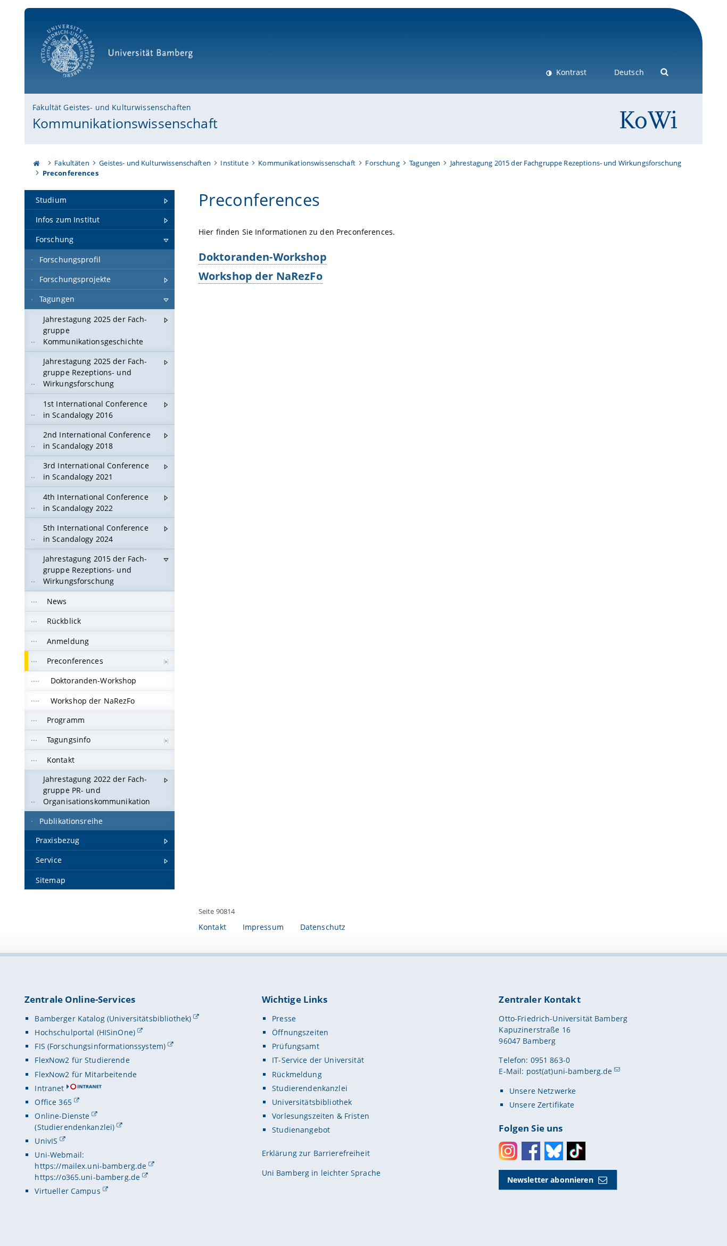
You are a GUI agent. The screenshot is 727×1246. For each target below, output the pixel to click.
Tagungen (424, 163)
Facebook (531, 1151)
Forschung (382, 163)
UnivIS (46, 1141)
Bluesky (553, 1151)
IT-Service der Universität (318, 1060)
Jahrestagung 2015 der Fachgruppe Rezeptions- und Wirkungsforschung (565, 163)
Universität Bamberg (78, 83)
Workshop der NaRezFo (261, 275)
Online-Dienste (62, 1116)
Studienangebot (301, 1130)
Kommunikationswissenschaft (125, 123)
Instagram (508, 1151)
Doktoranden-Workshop (263, 256)
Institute (234, 163)
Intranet (49, 1088)
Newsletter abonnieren (550, 1180)
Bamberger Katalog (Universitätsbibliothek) (113, 1018)
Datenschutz (323, 927)
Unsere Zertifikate (542, 1105)
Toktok (576, 1151)
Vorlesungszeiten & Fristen (320, 1116)
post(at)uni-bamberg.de (569, 1071)
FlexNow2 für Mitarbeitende (86, 1074)
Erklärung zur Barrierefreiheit (316, 1153)
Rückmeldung (297, 1074)
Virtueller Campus (67, 1191)
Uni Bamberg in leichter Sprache (321, 1173)
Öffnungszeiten (300, 1032)
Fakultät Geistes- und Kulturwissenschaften (111, 107)
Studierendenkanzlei (310, 1088)
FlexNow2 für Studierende (82, 1060)
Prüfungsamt (295, 1046)
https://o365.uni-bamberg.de (87, 1177)
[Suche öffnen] (665, 71)
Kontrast (570, 72)
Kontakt (212, 927)
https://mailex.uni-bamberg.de (90, 1166)
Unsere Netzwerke (542, 1091)
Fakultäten (71, 163)
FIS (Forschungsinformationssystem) (100, 1046)
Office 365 (53, 1102)
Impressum (263, 927)
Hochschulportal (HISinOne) (85, 1032)
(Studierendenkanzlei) (74, 1127)
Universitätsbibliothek (312, 1102)
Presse (284, 1018)
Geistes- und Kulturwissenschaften (155, 163)
